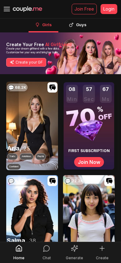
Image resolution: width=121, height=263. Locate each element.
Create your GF (29, 62)
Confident (14, 166)
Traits (12, 156)
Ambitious (26, 156)
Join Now (89, 162)
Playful (41, 156)
